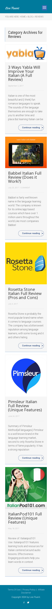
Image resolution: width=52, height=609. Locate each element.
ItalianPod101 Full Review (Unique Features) (25, 518)
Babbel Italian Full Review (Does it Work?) (24, 177)
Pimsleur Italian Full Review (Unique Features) (25, 405)
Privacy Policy (29, 590)
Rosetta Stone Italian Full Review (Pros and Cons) (25, 293)
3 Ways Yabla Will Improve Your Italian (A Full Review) (24, 73)
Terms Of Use (14, 590)
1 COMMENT (24, 188)
